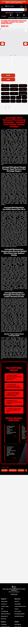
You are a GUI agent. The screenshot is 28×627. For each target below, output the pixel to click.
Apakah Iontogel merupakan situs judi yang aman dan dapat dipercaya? (14, 377)
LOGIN (8, 79)
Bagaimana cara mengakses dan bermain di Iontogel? (14, 402)
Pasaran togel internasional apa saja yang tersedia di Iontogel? (13, 386)
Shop (2, 6)
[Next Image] (25, 44)
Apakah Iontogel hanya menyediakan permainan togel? (13, 410)
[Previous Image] (2, 44)
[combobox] (12, 9)
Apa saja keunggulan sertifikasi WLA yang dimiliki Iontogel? (13, 394)
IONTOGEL (3, 129)
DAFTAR (8, 75)
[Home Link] (10, 6)
